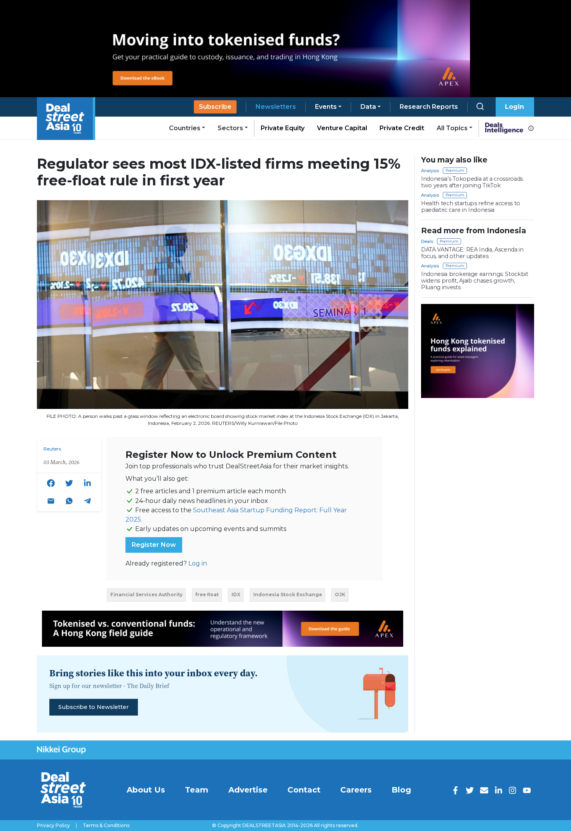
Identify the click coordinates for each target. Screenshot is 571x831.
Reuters (52, 449)
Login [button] (514, 106)
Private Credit (402, 128)
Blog (401, 789)
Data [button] (368, 106)
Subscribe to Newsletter (93, 707)
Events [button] (326, 106)
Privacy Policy (53, 825)
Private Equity (283, 128)
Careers (356, 789)
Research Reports (429, 106)
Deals (427, 241)
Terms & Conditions (106, 825)
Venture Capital (342, 128)
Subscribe (215, 106)
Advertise (248, 789)
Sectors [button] (230, 128)
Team (196, 789)
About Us (146, 789)
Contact (303, 789)
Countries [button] (184, 128)
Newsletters (276, 106)
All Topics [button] (452, 128)
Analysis (430, 170)
